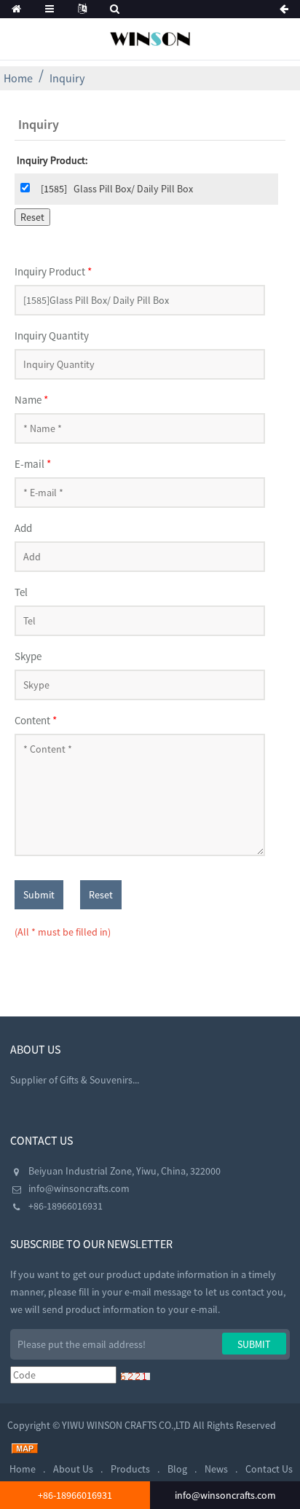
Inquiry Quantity (52, 335)
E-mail (33, 464)
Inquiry (67, 78)
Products (130, 1468)
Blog (177, 1468)
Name (31, 400)
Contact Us (269, 1468)
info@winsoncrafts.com (79, 1188)
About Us (73, 1468)
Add (23, 528)
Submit (39, 894)
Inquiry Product (53, 271)
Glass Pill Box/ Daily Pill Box (133, 188)
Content (36, 720)
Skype (28, 656)
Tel (21, 592)
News (216, 1468)
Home (18, 78)
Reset (101, 894)
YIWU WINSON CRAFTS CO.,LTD (126, 1425)
